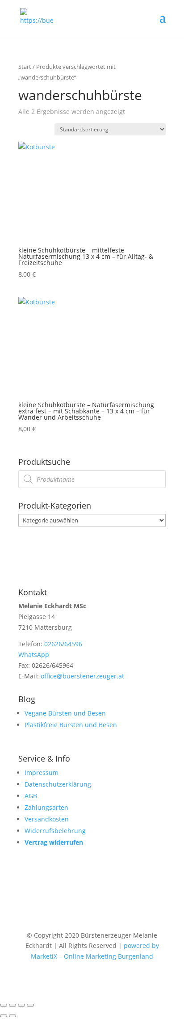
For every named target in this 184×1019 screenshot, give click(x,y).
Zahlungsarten (46, 807)
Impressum (42, 772)
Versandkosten (47, 819)
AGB (31, 796)
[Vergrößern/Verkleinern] (3, 1005)
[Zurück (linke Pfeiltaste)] (3, 1016)
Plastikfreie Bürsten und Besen (71, 724)
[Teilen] (21, 1005)
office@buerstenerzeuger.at (82, 676)
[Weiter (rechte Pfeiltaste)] (12, 1016)
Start (24, 67)
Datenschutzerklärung (58, 784)
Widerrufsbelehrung (55, 830)
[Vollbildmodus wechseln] (12, 1005)
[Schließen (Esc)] (30, 1005)
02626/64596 (63, 644)
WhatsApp (33, 654)
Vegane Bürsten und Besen (65, 713)
